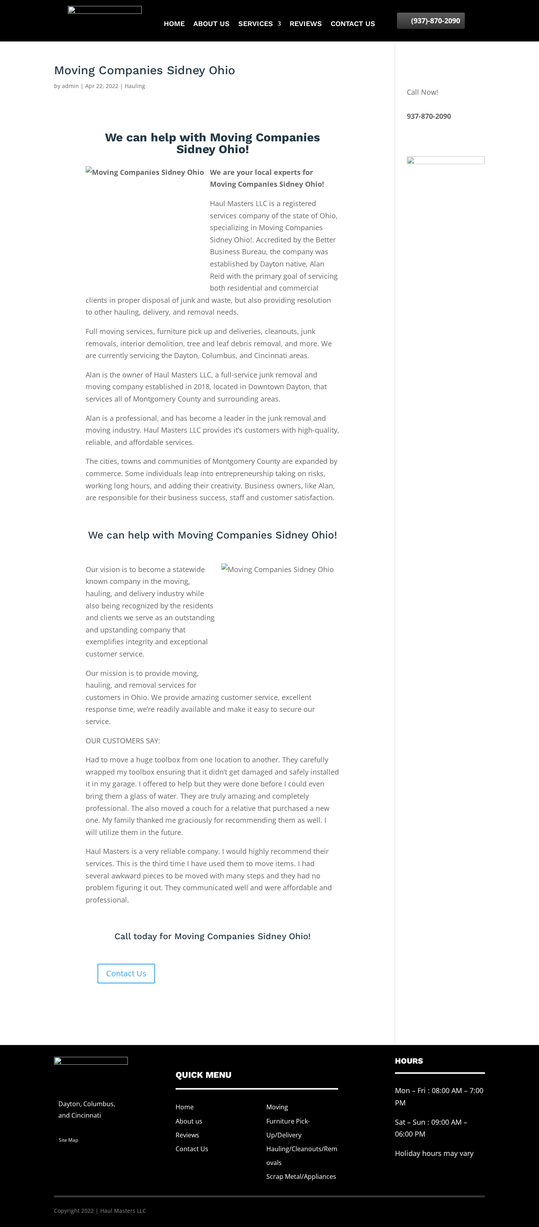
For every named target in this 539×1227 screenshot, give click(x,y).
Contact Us (126, 973)
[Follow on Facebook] (440, 1209)
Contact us (353, 24)
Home (174, 24)
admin (70, 86)
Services (255, 24)
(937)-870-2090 (435, 20)
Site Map (68, 1140)
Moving (277, 1107)
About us (211, 24)
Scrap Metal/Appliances (301, 1176)
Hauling (135, 86)
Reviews (306, 24)
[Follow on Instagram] (472, 1209)
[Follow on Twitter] (456, 1209)
